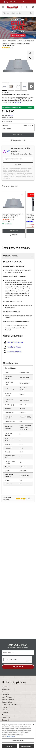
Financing (5, 710)
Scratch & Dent (7, 702)
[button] (3, 7)
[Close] (33, 724)
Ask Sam (18, 164)
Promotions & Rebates (9, 705)
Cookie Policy (10, 736)
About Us (5, 715)
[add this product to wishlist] (30, 57)
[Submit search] (31, 13)
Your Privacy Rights (18, 740)
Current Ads (6, 717)
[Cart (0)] (32, 7)
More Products (7, 697)
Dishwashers (6, 694)
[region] (18, 736)
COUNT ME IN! (18, 667)
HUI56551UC (10, 117)
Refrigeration (6, 689)
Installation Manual (14, 347)
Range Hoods (12, 40)
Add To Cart (18, 134)
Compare (14, 234)
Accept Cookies (26, 746)
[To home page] (12, 7)
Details (30, 107)
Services (5, 712)
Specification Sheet (14, 352)
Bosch (11, 115)
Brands (4, 707)
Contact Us (6, 720)
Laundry (4, 687)
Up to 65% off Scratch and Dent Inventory (19, 2)
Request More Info (19, 140)
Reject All (9, 746)
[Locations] (21, 7)
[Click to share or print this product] (30, 53)
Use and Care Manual (15, 342)
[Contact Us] (27, 7)
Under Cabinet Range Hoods (26, 40)
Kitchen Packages (8, 699)
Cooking (4, 40)
